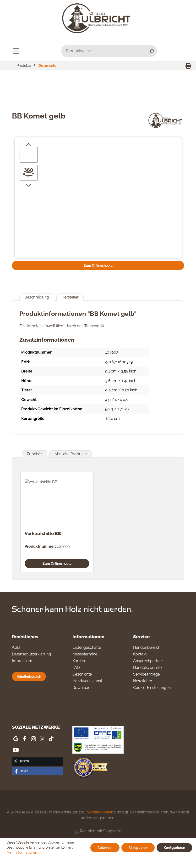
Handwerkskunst (87, 681)
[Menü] (16, 50)
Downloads (82, 687)
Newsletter (142, 681)
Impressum (22, 661)
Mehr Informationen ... (23, 852)
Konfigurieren (174, 848)
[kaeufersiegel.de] (90, 768)
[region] (98, 198)
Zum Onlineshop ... (98, 265)
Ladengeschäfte (86, 647)
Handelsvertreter (148, 667)
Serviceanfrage (146, 674)
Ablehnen (105, 848)
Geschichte (82, 674)
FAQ (76, 667)
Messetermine (84, 654)
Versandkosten (100, 812)
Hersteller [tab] (70, 297)
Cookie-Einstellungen (152, 687)
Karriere (79, 661)
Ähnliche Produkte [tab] (70, 454)
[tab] (37, 297)
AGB (16, 647)
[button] (37, 761)
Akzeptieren (138, 848)
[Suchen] (151, 51)
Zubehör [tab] (34, 454)
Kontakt (140, 654)
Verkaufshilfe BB (43, 533)
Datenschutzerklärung (31, 654)
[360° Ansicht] (29, 173)
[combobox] (103, 51)
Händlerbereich (29, 676)
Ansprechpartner (148, 661)
